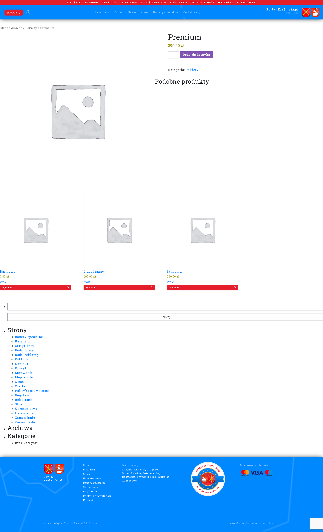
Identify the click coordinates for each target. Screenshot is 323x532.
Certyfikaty (191, 12)
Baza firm (102, 12)
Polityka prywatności (33, 391)
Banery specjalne (165, 12)
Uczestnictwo (138, 12)
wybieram (7, 287)
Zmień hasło (25, 422)
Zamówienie (25, 418)
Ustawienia (24, 413)
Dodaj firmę (24, 350)
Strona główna (11, 28)
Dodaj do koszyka (196, 55)
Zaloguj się (13, 12)
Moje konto (24, 377)
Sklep (19, 404)
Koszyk (21, 368)
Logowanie (24, 373)
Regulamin (24, 395)
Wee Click (266, 523)
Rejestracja (24, 400)
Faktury (21, 359)
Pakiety (31, 28)
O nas (119, 12)
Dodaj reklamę (26, 355)
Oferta (20, 386)
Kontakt (21, 364)
